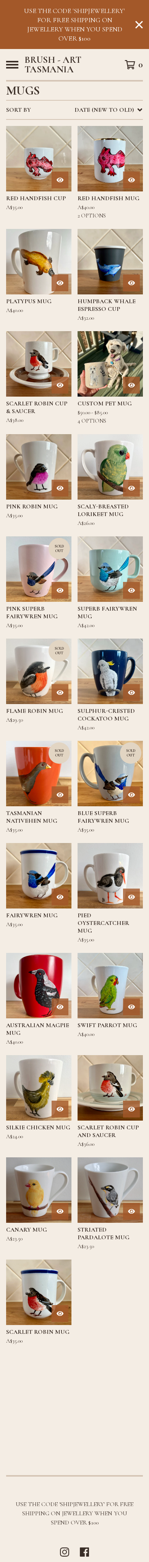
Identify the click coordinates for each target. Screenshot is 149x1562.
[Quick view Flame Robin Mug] (60, 692)
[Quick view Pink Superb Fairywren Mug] (60, 590)
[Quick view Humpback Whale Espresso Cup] (131, 282)
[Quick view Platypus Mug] (60, 282)
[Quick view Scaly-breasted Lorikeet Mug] (131, 488)
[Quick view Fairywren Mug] (60, 897)
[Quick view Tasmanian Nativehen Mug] (60, 794)
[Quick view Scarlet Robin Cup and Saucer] (131, 1109)
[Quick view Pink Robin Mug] (60, 488)
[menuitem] (74, 110)
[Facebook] (84, 1552)
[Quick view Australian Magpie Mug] (60, 1006)
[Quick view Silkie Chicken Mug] (60, 1109)
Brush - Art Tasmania (52, 64)
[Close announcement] (139, 24)
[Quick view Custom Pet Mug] (131, 385)
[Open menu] (12, 64)
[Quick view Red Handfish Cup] (60, 180)
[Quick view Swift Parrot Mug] (131, 1006)
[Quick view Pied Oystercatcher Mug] (131, 897)
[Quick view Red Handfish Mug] (131, 180)
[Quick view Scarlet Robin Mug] (60, 1313)
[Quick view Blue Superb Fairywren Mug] (131, 794)
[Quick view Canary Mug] (60, 1211)
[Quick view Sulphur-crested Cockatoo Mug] (131, 692)
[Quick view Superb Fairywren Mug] (131, 590)
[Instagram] (65, 1552)
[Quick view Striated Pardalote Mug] (131, 1211)
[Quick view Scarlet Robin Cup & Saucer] (60, 385)
